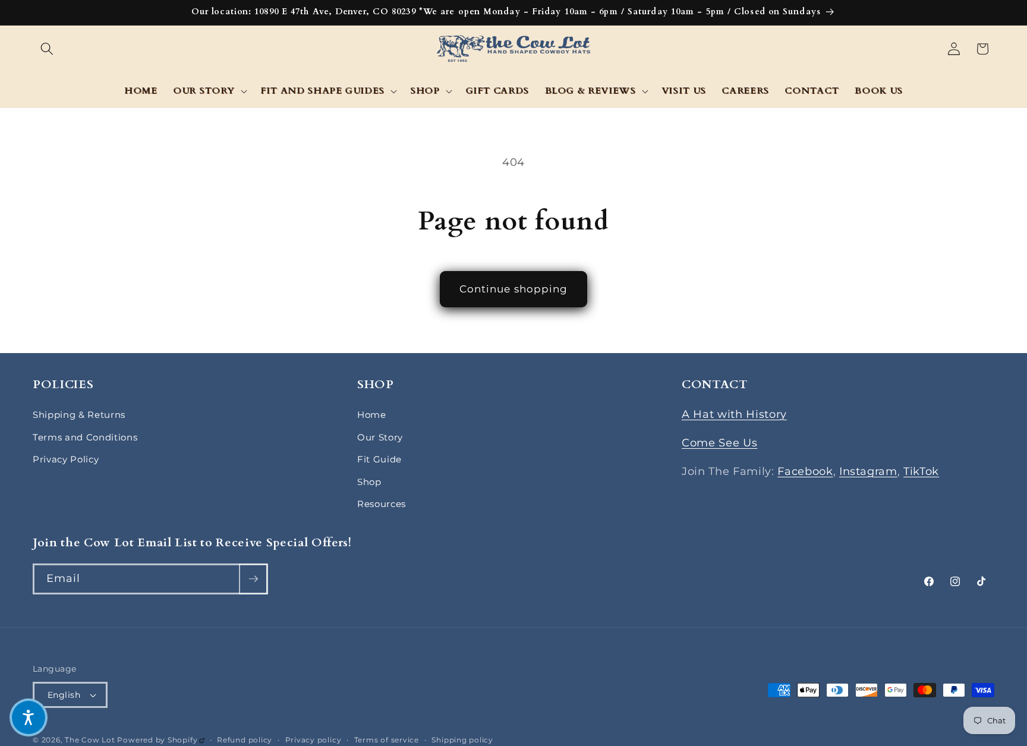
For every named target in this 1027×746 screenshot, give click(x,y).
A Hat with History (734, 414)
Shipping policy (462, 739)
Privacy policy (313, 739)
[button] (47, 48)
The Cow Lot (90, 739)
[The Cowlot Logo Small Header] (513, 49)
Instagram (868, 471)
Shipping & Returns (79, 414)
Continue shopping (513, 289)
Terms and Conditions (85, 437)
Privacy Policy (66, 459)
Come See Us (719, 442)
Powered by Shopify (160, 739)
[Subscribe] (253, 579)
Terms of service (386, 739)
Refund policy (244, 739)
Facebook (805, 471)
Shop (369, 481)
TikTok (921, 471)
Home (371, 414)
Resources (381, 503)
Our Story (380, 437)
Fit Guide (379, 459)
